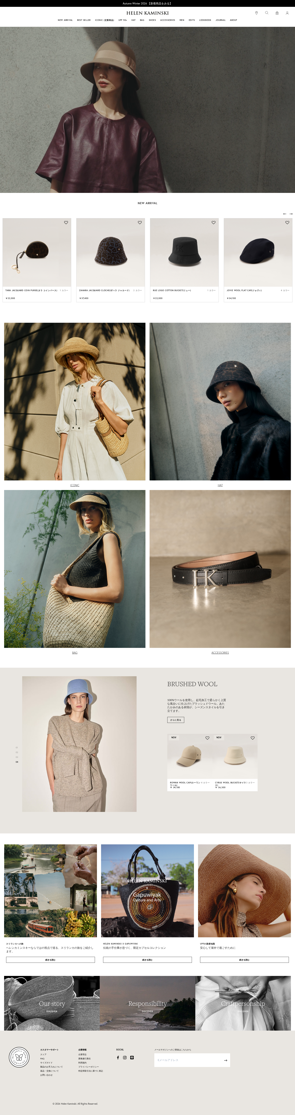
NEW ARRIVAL (65, 20)
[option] (37, 260)
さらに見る (175, 720)
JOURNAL (221, 20)
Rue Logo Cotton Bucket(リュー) (172, 290)
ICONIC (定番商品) (104, 20)
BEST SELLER (84, 20)
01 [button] (17, 747)
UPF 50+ (122, 20)
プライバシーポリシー (88, 1067)
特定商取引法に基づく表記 (90, 1071)
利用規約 (82, 1063)
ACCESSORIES (220, 652)
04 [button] (17, 762)
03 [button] (17, 757)
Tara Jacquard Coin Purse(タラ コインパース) (31, 290)
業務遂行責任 (84, 1059)
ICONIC (74, 485)
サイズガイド (46, 1063)
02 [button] (17, 752)
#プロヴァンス (123, 13)
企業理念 (82, 1054)
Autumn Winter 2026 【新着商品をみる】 (147, 3)
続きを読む (50, 959)
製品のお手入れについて (51, 1067)
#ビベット (173, 13)
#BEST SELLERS (100, 13)
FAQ (42, 1059)
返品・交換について (49, 1071)
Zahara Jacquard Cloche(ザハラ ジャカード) (104, 290)
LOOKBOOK (205, 20)
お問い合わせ (46, 1075)
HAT (220, 485)
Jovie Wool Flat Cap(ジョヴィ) (244, 290)
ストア (43, 1054)
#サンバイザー (192, 13)
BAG (75, 652)
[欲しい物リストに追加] (66, 223)
